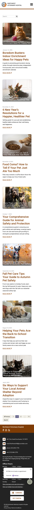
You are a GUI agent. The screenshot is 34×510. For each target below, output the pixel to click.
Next (5, 420)
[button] (29, 481)
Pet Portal (17, 498)
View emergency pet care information (13, 484)
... (24, 416)
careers (18, 493)
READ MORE (7, 73)
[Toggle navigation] (31, 4)
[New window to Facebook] (4, 430)
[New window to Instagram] (6, 430)
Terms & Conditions (16, 508)
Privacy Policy (7, 508)
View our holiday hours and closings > (13, 487)
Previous (7, 416)
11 (29, 416)
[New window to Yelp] (9, 430)
